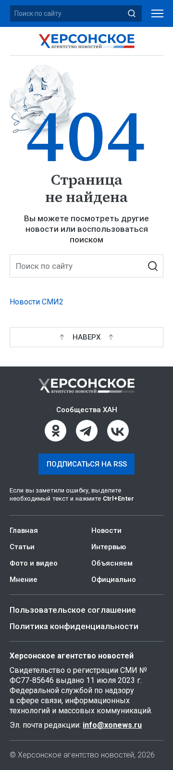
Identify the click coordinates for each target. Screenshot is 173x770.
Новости (106, 530)
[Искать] (131, 13)
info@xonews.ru (112, 725)
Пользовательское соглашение (73, 610)
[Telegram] (87, 431)
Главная (24, 530)
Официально (113, 579)
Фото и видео (34, 563)
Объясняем (112, 563)
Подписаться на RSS (87, 464)
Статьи (22, 547)
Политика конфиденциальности (74, 626)
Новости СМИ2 (36, 301)
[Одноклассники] (55, 431)
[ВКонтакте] (118, 431)
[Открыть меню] (157, 13)
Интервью (108, 547)
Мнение (23, 579)
